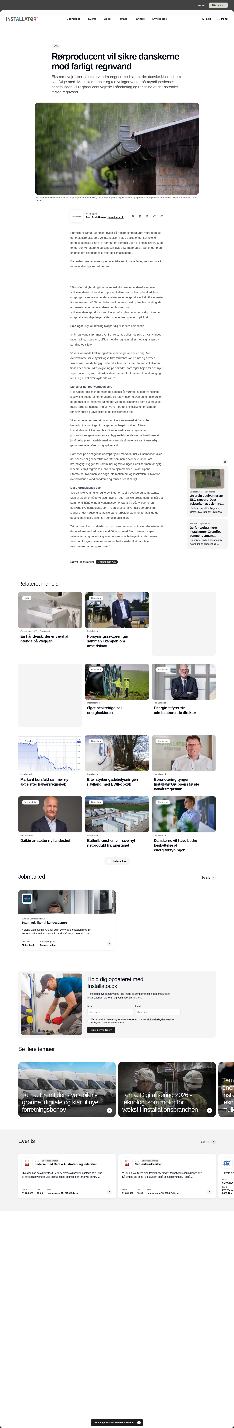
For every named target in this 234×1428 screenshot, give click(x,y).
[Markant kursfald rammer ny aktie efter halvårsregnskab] (50, 761)
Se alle (205, 877)
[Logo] (22, 19)
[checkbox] (88, 1021)
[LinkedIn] (140, 216)
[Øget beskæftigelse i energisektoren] (117, 689)
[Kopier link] (161, 216)
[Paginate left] (21, 920)
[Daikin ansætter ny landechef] (50, 819)
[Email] (154, 216)
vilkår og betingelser (156, 1019)
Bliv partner (218, 5)
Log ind (201, 5)
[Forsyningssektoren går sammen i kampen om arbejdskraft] (117, 620)
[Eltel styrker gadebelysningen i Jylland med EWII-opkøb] (117, 761)
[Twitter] (147, 216)
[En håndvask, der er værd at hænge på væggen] (50, 618)
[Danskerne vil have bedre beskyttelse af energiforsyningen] (184, 824)
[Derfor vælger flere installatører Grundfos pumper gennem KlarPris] (207, 534)
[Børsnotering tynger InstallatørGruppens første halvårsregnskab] (184, 763)
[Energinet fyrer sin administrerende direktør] (184, 689)
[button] (225, 461)
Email (138, 1006)
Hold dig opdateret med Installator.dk (115, 1422)
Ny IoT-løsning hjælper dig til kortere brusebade (114, 326)
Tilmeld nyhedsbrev (101, 1030)
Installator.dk (116, 217)
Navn (89, 1006)
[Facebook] (133, 216)
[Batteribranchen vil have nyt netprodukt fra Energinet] (117, 822)
